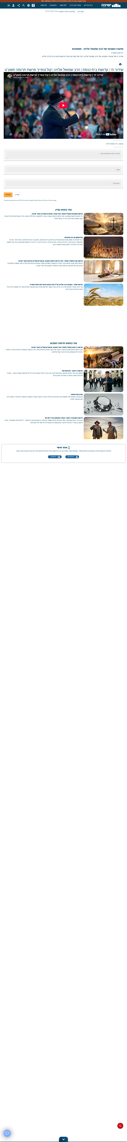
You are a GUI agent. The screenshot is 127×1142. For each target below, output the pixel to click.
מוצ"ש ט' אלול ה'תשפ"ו (67, 12)
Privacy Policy (37, 200)
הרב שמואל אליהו (112, 144)
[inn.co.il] (33, 5)
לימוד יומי (81, 12)
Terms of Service (48, 200)
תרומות (44, 5)
